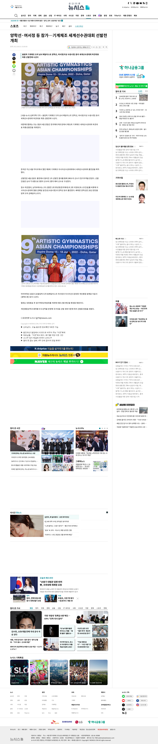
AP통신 (103, 696)
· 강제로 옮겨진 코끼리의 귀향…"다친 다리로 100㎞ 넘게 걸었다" (132, 420)
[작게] (103, 47)
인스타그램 (143, 705)
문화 (82, 15)
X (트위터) (129, 705)
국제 (34, 15)
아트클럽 (44, 700)
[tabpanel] (92, 443)
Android (103, 709)
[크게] (106, 47)
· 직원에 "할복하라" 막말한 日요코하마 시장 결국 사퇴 (132, 427)
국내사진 (73, 696)
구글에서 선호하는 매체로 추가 (80, 47)
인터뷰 (43, 704)
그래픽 (73, 700)
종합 (31, 608)
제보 (135, 15)
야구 (25, 26)
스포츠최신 (79, 26)
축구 (41, 26)
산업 (50, 15)
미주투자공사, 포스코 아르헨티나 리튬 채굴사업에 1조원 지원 (67, 644)
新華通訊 (103, 700)
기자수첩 (119, 177)
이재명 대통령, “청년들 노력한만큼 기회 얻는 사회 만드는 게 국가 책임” (91, 454)
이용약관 (74, 729)
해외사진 (83, 696)
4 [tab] (107, 428)
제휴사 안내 (33, 729)
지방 (77, 15)
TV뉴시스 (117, 15)
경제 (39, 15)
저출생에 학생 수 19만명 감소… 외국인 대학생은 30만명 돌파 (83, 467)
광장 (105, 15)
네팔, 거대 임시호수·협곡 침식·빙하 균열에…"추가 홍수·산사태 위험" (24, 641)
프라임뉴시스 (135, 7)
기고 (53, 700)
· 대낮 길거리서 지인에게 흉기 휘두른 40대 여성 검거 (132, 416)
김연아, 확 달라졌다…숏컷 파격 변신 (57, 517)
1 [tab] (99, 428)
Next (78, 598)
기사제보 (67, 729)
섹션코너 (44, 709)
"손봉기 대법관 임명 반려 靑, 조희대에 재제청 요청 (51, 583)
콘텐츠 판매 (42, 729)
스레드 (129, 709)
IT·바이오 (57, 15)
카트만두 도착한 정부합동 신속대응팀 (23, 457)
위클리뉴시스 (144, 7)
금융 (45, 15)
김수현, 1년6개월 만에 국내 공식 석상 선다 (25, 633)
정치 (29, 15)
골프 (70, 26)
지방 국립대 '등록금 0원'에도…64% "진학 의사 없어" (57, 617)
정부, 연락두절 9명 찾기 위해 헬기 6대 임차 (33, 601)
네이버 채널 (129, 696)
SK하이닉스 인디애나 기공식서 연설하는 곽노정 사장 (25, 461)
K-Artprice (125, 7)
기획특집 (54, 704)
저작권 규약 (51, 729)
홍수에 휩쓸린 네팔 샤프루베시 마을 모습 (24, 465)
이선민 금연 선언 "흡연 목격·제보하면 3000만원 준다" (84, 631)
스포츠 (88, 15)
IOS (102, 713)
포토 (110, 15)
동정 (56, 713)
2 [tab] (102, 428)
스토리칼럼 (55, 696)
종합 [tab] (146, 91)
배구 (63, 26)
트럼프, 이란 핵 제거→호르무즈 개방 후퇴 (66, 601)
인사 (43, 713)
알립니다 (112, 729)
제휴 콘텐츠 (127, 15)
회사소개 (12, 729)
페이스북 (143, 700)
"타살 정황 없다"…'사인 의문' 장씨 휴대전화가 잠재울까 (84, 644)
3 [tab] (104, 428)
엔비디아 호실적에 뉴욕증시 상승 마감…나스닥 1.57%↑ (26, 648)
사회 (65, 15)
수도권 (71, 15)
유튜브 (129, 700)
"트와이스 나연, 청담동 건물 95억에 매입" (58, 534)
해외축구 (49, 26)
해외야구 (33, 26)
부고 (49, 713)
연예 (94, 15)
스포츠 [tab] (140, 91)
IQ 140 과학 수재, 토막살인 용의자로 (57, 521)
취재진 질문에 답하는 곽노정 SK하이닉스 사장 (25, 469)
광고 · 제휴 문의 (22, 729)
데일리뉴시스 (55, 709)
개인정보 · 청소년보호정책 (87, 729)
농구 (57, 26)
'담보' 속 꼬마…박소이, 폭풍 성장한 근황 (58, 530)
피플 (117, 301)
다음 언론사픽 (143, 696)
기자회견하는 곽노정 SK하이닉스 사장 (23, 453)
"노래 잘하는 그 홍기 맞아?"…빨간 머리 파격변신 (61, 526)
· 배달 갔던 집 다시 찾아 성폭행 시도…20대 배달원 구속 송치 (132, 423)
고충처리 (59, 729)
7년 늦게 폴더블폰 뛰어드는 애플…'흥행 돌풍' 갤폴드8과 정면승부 (66, 631)
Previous (11, 598)
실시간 (23, 15)
